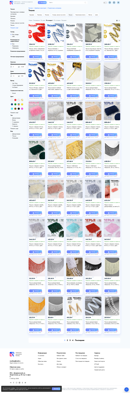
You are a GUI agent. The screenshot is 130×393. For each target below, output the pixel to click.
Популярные (36, 20)
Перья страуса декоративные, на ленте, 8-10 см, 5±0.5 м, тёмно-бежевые (112, 205)
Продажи (63, 20)
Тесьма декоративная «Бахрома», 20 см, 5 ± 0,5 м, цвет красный (37, 283)
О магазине (41, 355)
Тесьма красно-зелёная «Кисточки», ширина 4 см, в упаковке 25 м (55, 88)
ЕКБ (13, 36)
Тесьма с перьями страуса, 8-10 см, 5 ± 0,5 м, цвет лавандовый (111, 244)
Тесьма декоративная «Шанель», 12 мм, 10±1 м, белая (92, 322)
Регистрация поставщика (82, 361)
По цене (43, 20)
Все (13, 44)
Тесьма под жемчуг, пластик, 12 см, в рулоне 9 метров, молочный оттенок (93, 49)
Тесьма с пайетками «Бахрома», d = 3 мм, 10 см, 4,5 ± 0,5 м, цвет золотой (93, 166)
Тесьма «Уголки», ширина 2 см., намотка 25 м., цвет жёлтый (111, 49)
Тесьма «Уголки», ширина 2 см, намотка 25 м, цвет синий (36, 88)
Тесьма (12, 25)
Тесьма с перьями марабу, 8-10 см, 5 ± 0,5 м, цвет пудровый (55, 205)
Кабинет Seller (60, 355)
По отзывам (57, 20)
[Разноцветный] (18, 104)
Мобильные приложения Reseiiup (19, 354)
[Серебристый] (18, 99)
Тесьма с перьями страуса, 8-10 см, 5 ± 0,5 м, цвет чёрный (74, 127)
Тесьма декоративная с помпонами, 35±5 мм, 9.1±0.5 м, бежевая (56, 166)
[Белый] (11, 99)
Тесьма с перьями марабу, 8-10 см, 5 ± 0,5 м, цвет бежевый (36, 205)
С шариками (15, 122)
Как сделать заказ (62, 358)
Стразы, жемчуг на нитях (17, 23)
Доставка (59, 364)
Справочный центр (99, 370)
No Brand (14, 87)
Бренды (96, 355)
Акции (39, 358)
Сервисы (97, 353)
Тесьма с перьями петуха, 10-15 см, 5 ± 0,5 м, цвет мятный (74, 244)
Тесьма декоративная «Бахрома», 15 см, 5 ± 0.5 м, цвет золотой (93, 88)
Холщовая (15, 138)
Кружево (12, 16)
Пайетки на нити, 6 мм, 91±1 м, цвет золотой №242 (74, 88)
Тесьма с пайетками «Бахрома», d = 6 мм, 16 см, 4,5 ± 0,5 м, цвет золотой (74, 166)
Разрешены (15, 46)
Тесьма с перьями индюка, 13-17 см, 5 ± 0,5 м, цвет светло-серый (93, 205)
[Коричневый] (15, 108)
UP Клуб (96, 364)
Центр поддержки (99, 367)
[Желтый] (22, 104)
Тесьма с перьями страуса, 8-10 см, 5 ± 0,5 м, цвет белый (55, 127)
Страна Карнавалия (17, 85)
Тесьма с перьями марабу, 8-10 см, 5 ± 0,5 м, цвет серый (74, 205)
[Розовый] (22, 108)
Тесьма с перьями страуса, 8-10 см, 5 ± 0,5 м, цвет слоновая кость (93, 127)
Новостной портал (99, 361)
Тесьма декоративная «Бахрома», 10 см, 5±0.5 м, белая (55, 322)
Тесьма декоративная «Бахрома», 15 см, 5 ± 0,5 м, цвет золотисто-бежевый (36, 322)
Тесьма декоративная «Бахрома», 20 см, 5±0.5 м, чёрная (111, 166)
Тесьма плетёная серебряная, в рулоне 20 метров (73, 49)
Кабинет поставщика (81, 355)
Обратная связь (15, 367)
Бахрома (14, 124)
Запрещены (15, 48)
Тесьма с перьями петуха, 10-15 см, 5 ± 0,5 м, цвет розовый (36, 127)
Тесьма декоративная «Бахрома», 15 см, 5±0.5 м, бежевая (111, 283)
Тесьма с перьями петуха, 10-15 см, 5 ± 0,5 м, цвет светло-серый (36, 244)
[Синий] (11, 104)
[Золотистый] (22, 99)
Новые (30, 20)
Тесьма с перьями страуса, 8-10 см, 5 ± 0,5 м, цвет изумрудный (36, 166)
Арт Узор (14, 83)
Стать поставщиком (81, 358)
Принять (56, 388)
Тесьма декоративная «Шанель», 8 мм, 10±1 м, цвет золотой (73, 322)
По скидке (49, 20)
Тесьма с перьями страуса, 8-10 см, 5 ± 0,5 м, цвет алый (93, 244)
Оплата (59, 361)
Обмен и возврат (61, 367)
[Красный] (15, 99)
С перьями (15, 126)
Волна (14, 120)
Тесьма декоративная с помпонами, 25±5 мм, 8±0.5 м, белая (112, 322)
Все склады (15, 34)
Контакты (40, 364)
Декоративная (16, 118)
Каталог (43, 2)
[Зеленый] (15, 104)
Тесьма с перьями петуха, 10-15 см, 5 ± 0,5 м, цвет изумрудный (55, 244)
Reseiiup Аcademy (99, 358)
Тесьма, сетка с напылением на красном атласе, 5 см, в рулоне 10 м (37, 49)
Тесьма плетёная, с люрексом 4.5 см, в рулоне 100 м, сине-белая (55, 49)
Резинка (12, 20)
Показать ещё (14, 28)
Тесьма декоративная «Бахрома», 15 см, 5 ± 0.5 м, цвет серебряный (112, 88)
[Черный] (18, 108)
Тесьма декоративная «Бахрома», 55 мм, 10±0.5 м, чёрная (93, 283)
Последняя (79, 340)
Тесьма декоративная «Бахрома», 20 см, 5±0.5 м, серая (55, 283)
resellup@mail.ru (15, 361)
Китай (14, 93)
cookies (13, 388)
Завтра (36, 56)
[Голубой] (11, 108)
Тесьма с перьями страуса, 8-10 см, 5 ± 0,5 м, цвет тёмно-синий (111, 127)
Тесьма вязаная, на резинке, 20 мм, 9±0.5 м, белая (74, 283)
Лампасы (12, 18)
